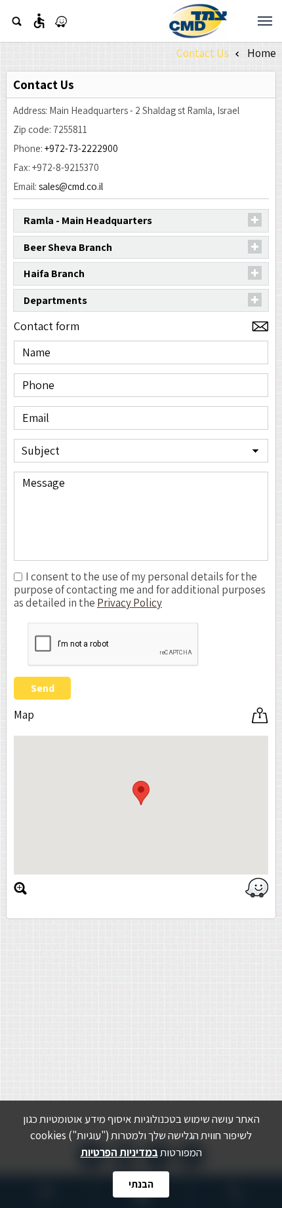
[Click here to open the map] (20, 888)
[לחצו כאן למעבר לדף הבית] (198, 21)
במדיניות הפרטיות (119, 1152)
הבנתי (141, 1184)
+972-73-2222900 (81, 148)
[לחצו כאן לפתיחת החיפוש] (16, 21)
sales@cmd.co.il (71, 186)
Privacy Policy (129, 602)
